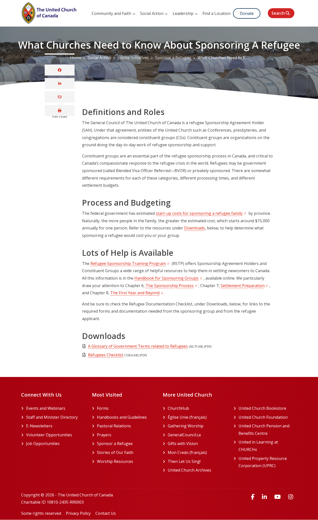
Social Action (152, 13)
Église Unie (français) (197, 417)
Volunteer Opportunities (49, 435)
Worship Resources (115, 461)
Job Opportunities (43, 443)
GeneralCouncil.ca (197, 435)
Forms (103, 408)
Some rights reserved (41, 513)
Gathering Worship (197, 426)
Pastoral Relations (114, 426)
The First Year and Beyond (137, 293)
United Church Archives (197, 470)
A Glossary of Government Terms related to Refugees (138, 346)
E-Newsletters (39, 426)
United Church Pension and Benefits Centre (267, 429)
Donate (247, 13)
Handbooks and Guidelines (122, 417)
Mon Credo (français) (197, 452)
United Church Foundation (267, 417)
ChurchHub (197, 408)
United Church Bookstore (267, 408)
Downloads (194, 228)
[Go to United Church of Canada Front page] (49, 12)
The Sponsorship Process (172, 285)
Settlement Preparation (245, 285)
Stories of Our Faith (115, 452)
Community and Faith (112, 13)
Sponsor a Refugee (115, 443)
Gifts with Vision (197, 443)
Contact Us (105, 513)
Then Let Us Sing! (197, 461)
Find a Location (216, 13)
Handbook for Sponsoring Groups (168, 278)
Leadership (184, 13)
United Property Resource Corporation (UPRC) (267, 462)
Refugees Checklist (105, 355)
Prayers (104, 435)
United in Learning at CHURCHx (266, 445)
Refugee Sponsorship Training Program (130, 263)
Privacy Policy (78, 513)
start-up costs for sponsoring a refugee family (201, 213)
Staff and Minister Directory (52, 417)
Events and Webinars (45, 408)
